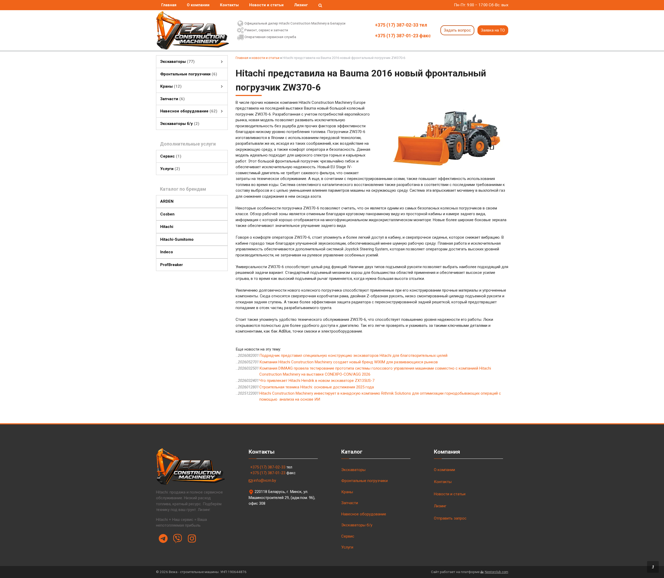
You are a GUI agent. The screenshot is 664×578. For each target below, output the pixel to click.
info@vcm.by (265, 480)
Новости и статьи (266, 5)
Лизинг (301, 5)
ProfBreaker (171, 264)
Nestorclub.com (496, 572)
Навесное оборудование (363, 514)
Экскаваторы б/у (356, 525)
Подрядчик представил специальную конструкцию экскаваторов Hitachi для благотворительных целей (353, 355)
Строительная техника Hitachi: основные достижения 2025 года (316, 387)
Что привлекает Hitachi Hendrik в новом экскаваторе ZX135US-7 (316, 380)
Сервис (347, 536)
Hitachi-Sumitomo (177, 239)
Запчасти (349, 503)
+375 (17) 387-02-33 (267, 467)
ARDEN (167, 201)
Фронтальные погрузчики (364, 480)
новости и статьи (265, 58)
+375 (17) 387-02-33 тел (401, 25)
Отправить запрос (450, 518)
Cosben (167, 214)
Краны (347, 492)
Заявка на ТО (493, 30)
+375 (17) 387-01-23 (267, 473)
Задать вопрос (457, 30)
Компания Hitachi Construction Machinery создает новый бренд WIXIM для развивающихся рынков (348, 362)
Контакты (229, 5)
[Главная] (192, 30)
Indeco (166, 252)
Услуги (347, 547)
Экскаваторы (353, 469)
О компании (198, 5)
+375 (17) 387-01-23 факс (403, 35)
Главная (168, 5)
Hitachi (166, 226)
